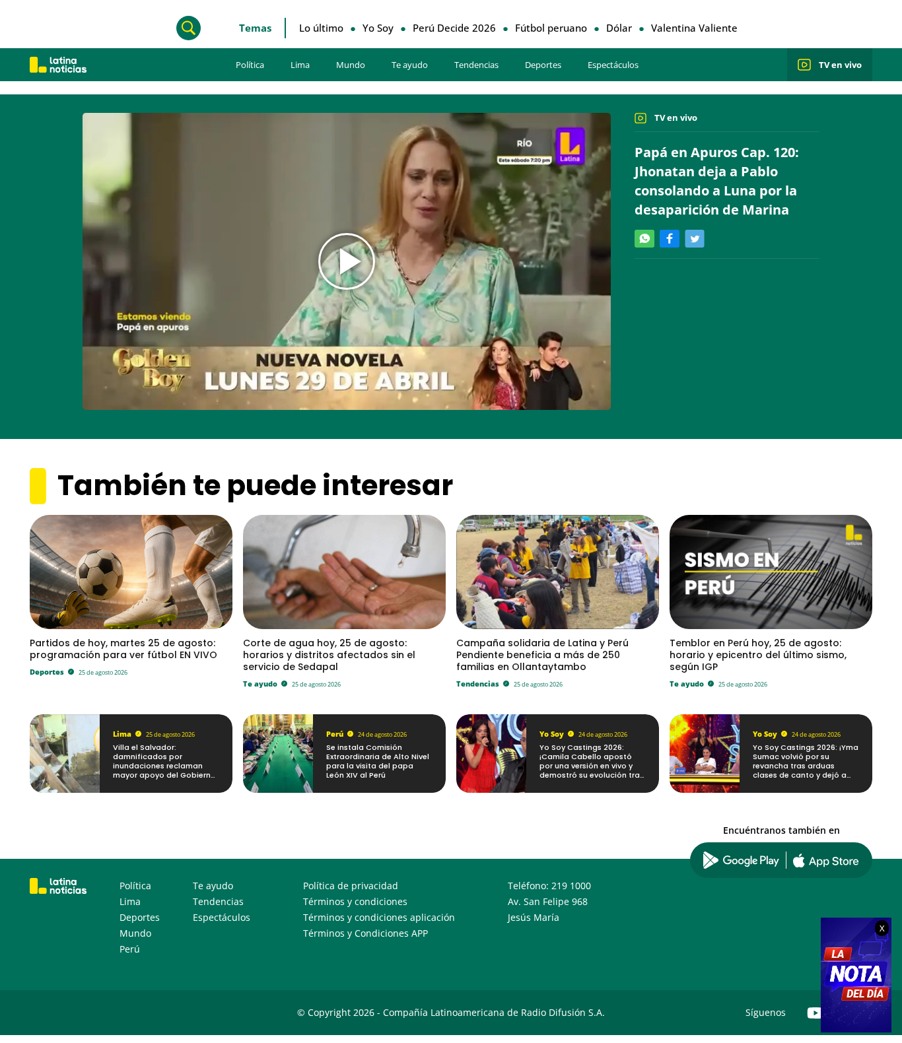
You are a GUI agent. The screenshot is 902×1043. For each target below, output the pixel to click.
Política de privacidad (350, 885)
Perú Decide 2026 (454, 27)
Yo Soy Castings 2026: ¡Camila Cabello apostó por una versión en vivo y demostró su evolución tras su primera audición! (591, 766)
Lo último (321, 27)
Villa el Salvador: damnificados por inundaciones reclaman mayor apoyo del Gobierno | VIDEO (164, 766)
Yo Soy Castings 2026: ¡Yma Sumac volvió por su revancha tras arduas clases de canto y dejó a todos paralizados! (805, 766)
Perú (334, 733)
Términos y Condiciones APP (365, 933)
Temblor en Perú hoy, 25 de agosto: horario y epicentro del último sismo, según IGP (758, 654)
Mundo (350, 65)
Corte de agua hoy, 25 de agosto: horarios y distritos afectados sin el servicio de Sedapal (329, 654)
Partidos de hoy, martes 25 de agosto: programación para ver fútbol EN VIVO (123, 648)
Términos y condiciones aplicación (379, 917)
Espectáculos (613, 65)
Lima (300, 65)
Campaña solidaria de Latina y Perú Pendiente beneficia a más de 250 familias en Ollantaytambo (542, 654)
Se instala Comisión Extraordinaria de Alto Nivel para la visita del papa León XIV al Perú (377, 761)
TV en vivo (840, 65)
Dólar (619, 27)
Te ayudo (410, 65)
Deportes (543, 65)
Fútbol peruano (551, 27)
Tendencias (476, 65)
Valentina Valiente (694, 27)
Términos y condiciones (355, 901)
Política (250, 65)
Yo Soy (378, 27)
